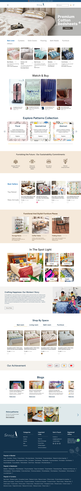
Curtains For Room (52, 481)
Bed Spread (38, 462)
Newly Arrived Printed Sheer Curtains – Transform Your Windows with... (35, 391)
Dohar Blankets (39, 458)
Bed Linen (11, 41)
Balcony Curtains (42, 479)
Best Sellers (13, 184)
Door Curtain (6, 479)
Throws (15, 458)
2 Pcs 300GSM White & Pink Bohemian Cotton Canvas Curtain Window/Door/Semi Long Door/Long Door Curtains (73, 197)
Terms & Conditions (42, 447)
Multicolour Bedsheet (36, 471)
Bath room (47, 325)
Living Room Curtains (23, 479)
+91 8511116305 (56, 441)
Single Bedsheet (48, 468)
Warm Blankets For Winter (22, 460)
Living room (33, 325)
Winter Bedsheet (70, 471)
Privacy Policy (41, 443)
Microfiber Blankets (30, 458)
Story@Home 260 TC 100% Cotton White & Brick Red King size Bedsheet (31, 348)
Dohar (5, 458)
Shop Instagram (10, 417)
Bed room (20, 325)
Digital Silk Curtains (17, 485)
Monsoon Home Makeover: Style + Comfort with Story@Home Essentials (16, 391)
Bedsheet (6, 468)
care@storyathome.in (57, 439)
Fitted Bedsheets (19, 468)
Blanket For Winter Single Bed (60, 458)
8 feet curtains (22, 483)
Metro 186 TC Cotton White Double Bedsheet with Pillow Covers (58, 197)
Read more (12, 396)
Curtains (21, 41)
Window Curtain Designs (9, 481)
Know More (9, 308)
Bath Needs (54, 41)
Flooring (43, 41)
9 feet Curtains (30, 483)
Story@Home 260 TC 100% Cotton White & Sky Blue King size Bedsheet (15, 348)
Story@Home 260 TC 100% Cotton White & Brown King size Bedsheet (48, 348)
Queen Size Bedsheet (39, 468)
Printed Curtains (58, 483)
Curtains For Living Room (41, 481)
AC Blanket (31, 460)
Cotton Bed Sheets (26, 471)
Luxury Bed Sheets (7, 473)
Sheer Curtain (46, 485)
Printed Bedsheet (7, 471)
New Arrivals (13, 200)
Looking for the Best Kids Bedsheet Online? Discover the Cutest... (55, 391)
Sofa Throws (31, 462)
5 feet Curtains (7, 483)
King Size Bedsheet (29, 468)
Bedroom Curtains (33, 479)
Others (9, 44)
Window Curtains (14, 479)
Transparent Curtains (49, 483)
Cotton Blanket (21, 458)
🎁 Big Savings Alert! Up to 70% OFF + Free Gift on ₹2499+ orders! (40, 1)
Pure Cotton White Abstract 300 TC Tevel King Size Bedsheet (28, 197)
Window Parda (68, 481)
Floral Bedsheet (62, 471)
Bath (24, 443)
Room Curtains (60, 481)
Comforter (10, 458)
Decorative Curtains (39, 483)
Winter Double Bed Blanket (9, 460)
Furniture (65, 41)
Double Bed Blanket (48, 458)
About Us (40, 438)
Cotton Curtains (66, 483)
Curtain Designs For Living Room (62, 479)
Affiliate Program (41, 445)
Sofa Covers (32, 41)
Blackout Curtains (37, 485)
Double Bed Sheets (58, 468)
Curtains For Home (20, 481)
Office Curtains (51, 479)
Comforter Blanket (54, 460)
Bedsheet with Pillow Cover (69, 468)
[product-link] (28, 188)
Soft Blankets (69, 460)
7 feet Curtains (14, 483)
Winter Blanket (24, 462)
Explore (18, 136)
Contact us (55, 436)
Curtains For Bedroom (29, 481)
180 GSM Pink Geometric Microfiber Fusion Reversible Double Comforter (42, 197)
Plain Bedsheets (54, 471)
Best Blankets (46, 460)
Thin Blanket (62, 460)
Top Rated (12, 192)
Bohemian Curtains (8, 485)
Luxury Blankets (16, 462)
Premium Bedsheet (16, 471)
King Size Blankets (7, 462)
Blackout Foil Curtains (27, 485)
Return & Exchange (42, 441)
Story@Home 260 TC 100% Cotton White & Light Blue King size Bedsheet (65, 348)
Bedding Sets (12, 468)
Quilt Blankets (38, 460)
